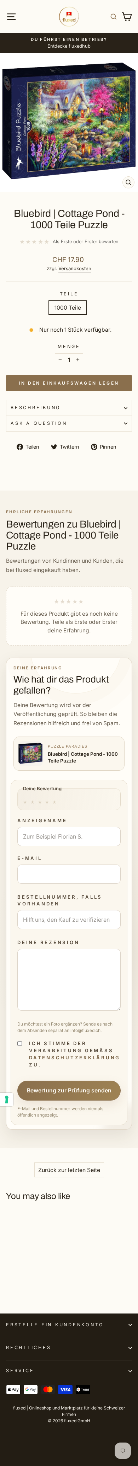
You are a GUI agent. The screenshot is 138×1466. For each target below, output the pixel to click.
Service (20, 1370)
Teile (69, 293)
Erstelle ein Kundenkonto (55, 1324)
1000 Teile (67, 307)
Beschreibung (36, 407)
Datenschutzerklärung (74, 1057)
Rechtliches (28, 1347)
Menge (69, 346)
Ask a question (39, 423)
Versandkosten (74, 268)
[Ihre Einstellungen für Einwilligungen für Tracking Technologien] (6, 1099)
